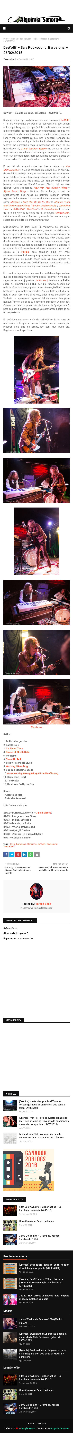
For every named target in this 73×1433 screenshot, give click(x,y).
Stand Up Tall (13, 759)
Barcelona (21, 844)
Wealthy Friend (59, 187)
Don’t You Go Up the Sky (36, 202)
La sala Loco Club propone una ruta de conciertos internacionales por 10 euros (41, 1136)
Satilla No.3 (41, 280)
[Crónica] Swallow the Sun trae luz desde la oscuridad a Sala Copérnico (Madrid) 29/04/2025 (43, 1337)
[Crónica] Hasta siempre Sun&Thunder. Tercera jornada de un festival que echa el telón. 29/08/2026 (42, 1104)
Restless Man (62, 212)
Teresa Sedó (16, 39)
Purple (25, 252)
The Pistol (32, 209)
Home (31, 1423)
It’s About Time (14, 748)
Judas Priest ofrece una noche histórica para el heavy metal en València (44, 1297)
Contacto (41, 1423)
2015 (12, 844)
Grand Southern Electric (34, 148)
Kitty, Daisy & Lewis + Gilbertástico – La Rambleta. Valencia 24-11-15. (40, 1209)
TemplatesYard (28, 1428)
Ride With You (41, 187)
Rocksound (52, 844)
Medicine (15, 202)
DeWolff (65, 120)
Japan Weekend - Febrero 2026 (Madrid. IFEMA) (41, 1321)
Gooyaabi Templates (59, 1428)
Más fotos (36, 727)
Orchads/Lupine (49, 209)
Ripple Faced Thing (14, 191)
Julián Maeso (43, 812)
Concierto (31, 844)
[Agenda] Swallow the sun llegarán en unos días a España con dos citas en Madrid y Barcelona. (42, 1353)
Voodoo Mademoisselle (43, 205)
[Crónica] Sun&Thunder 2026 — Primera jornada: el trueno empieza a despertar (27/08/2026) (41, 1282)
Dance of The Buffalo (18, 752)
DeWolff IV (18, 209)
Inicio (5, 39)
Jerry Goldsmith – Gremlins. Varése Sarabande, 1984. (39, 1237)
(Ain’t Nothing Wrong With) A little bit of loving (32, 773)
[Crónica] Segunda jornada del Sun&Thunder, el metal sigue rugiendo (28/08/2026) (44, 1266)
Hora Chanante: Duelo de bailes (36, 1221)
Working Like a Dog (17, 766)
